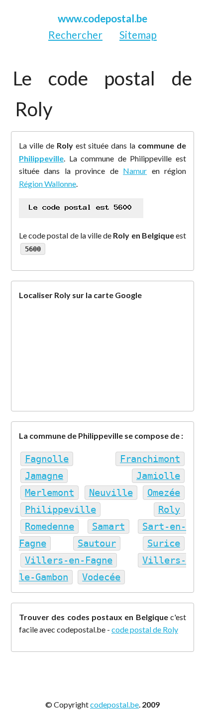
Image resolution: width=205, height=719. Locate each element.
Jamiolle (158, 476)
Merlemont (49, 492)
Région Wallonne (47, 183)
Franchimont (150, 459)
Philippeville (41, 158)
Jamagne (44, 476)
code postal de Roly (144, 629)
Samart (108, 526)
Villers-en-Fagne (68, 560)
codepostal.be (114, 704)
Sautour (97, 543)
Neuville (111, 492)
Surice (163, 543)
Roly (169, 509)
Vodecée (101, 577)
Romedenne (49, 526)
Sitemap (138, 34)
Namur (135, 170)
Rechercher (75, 34)
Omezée (163, 492)
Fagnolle (47, 459)
